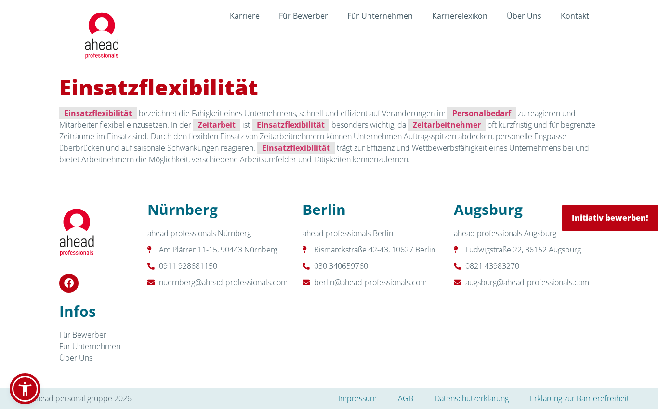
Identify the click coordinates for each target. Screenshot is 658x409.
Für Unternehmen (380, 16)
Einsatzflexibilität (98, 113)
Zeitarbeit (217, 124)
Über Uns (524, 16)
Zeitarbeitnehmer (447, 124)
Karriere (245, 16)
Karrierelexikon (459, 16)
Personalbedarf (481, 113)
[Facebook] (69, 283)
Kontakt (575, 16)
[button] (637, 388)
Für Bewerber (303, 16)
